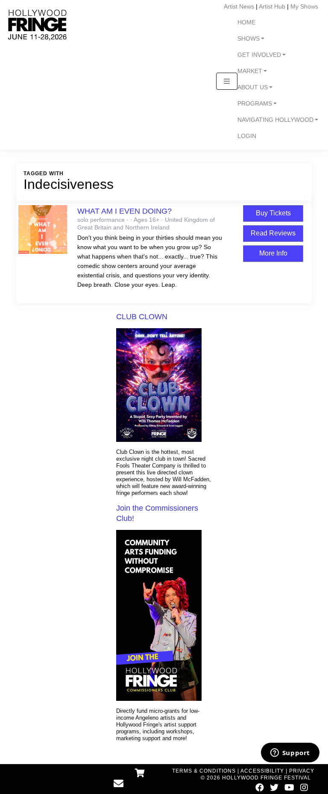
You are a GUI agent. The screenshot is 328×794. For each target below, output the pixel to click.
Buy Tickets (273, 213)
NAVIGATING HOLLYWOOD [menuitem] (275, 120)
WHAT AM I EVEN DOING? (124, 211)
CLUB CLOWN (141, 316)
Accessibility (262, 771)
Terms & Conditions (204, 771)
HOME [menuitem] (246, 22)
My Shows (304, 6)
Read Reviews (273, 233)
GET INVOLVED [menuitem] (259, 55)
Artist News (239, 6)
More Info (273, 253)
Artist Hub (272, 6)
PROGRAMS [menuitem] (254, 103)
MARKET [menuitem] (249, 71)
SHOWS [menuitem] (248, 38)
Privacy (301, 771)
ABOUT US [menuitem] (252, 87)
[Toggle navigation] (226, 81)
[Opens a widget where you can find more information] (290, 753)
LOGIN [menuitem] (246, 136)
